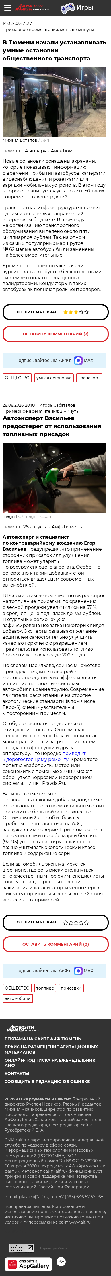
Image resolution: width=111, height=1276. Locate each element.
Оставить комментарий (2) (56, 334)
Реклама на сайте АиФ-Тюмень (43, 1038)
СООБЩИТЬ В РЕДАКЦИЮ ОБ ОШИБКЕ (47, 1081)
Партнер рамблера (53, 1248)
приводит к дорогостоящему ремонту (44, 756)
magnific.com (38, 516)
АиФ (45, 140)
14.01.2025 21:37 (17, 23)
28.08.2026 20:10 (19, 405)
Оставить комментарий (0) (55, 944)
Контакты (17, 1073)
